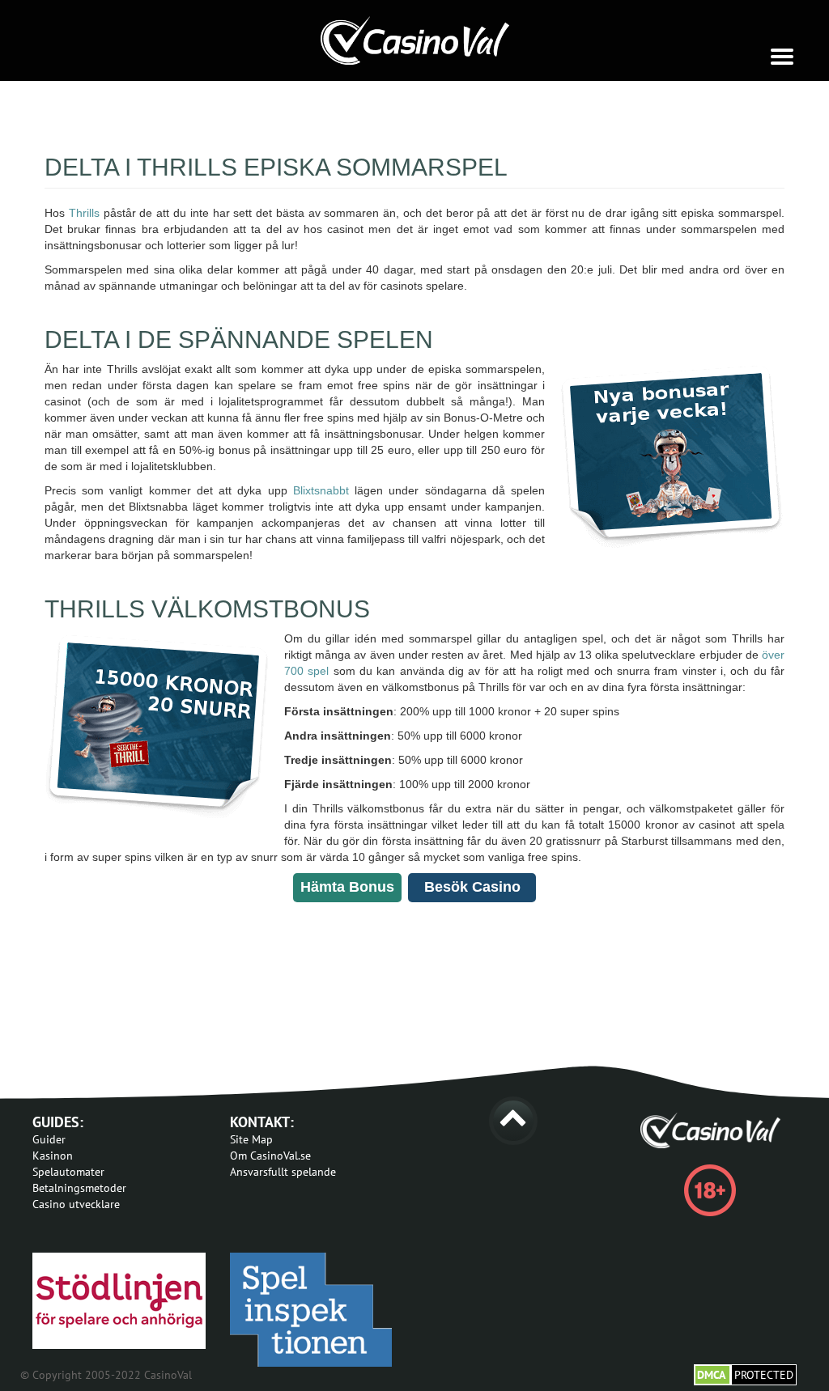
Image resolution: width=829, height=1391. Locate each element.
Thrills (84, 212)
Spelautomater (68, 1171)
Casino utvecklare (76, 1204)
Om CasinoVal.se (270, 1155)
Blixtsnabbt (318, 490)
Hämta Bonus (347, 887)
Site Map (251, 1139)
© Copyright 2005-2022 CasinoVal (106, 1375)
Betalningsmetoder (79, 1188)
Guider (49, 1139)
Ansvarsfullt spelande (283, 1171)
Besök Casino (472, 887)
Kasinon (52, 1155)
